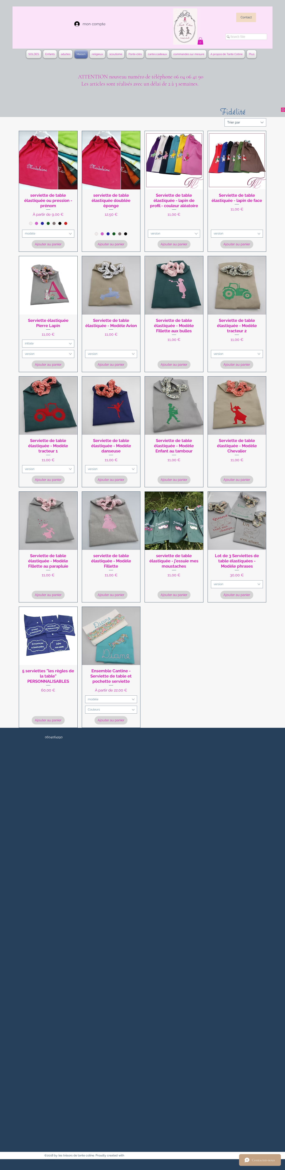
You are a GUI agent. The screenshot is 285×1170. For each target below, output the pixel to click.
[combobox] (245, 122)
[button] (200, 41)
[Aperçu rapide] (48, 160)
